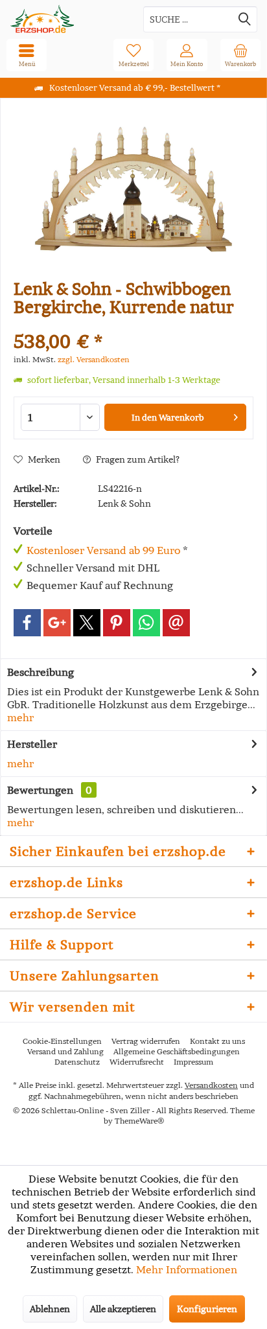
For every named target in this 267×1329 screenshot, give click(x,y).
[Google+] (57, 622)
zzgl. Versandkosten (94, 359)
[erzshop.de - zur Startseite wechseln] (67, 19)
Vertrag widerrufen (145, 1041)
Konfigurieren (207, 1309)
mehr (20, 717)
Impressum (193, 1062)
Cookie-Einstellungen (62, 1041)
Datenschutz (77, 1062)
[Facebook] (27, 622)
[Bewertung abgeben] (133, 324)
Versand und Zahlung (65, 1051)
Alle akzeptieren (123, 1309)
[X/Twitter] (86, 622)
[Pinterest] (116, 622)
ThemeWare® (139, 1121)
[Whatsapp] (146, 622)
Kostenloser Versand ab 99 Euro (103, 550)
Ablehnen (50, 1309)
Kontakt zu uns (217, 1041)
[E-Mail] (176, 622)
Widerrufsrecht (137, 1062)
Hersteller (32, 743)
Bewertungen (40, 789)
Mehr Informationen (186, 1269)
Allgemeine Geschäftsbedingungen (176, 1051)
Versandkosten (211, 1085)
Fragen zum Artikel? (137, 459)
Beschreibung (40, 671)
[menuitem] (240, 55)
